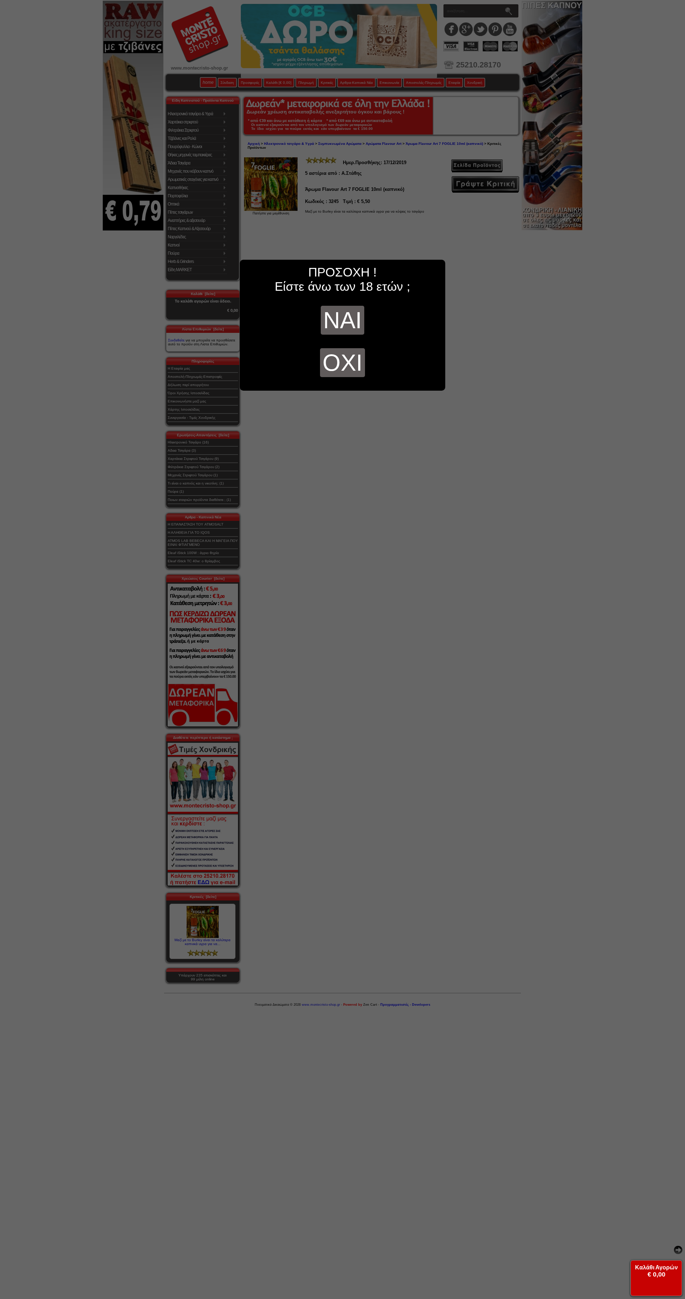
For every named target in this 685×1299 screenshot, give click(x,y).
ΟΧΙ (342, 363)
